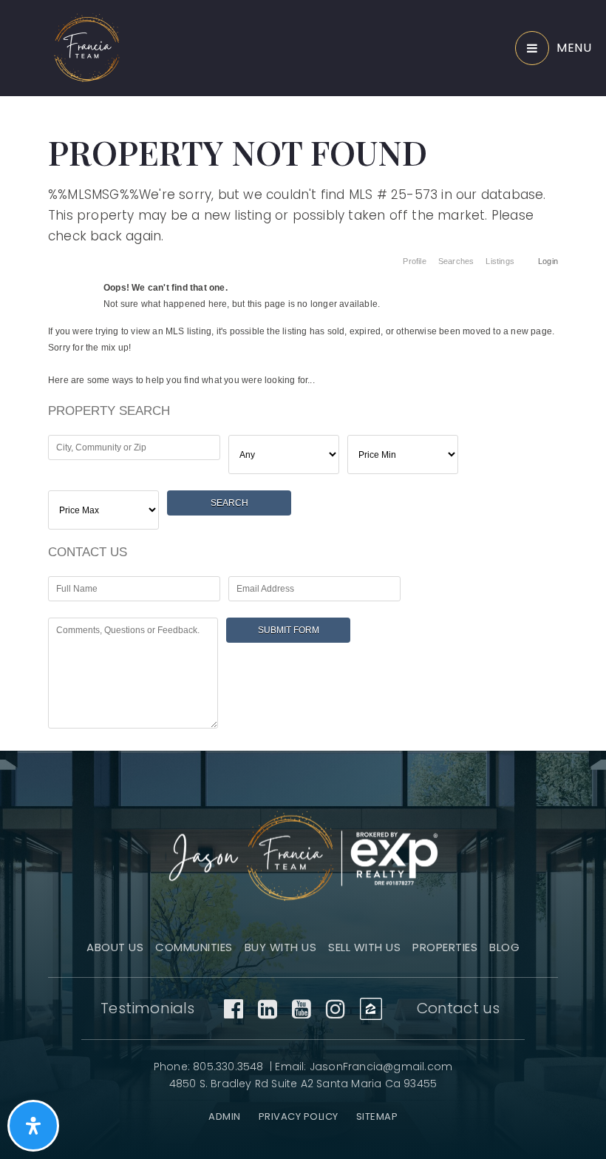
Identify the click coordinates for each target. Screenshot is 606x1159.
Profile (414, 261)
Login (548, 261)
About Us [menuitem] (114, 947)
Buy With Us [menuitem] (281, 947)
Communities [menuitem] (194, 947)
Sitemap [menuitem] (377, 1116)
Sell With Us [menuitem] (364, 947)
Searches (456, 261)
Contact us (458, 1008)
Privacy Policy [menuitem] (298, 1116)
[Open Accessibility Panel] (33, 1126)
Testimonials (147, 1008)
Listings (500, 261)
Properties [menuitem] (444, 947)
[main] (303, 371)
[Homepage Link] (87, 47)
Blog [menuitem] (504, 947)
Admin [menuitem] (224, 1116)
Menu (573, 47)
